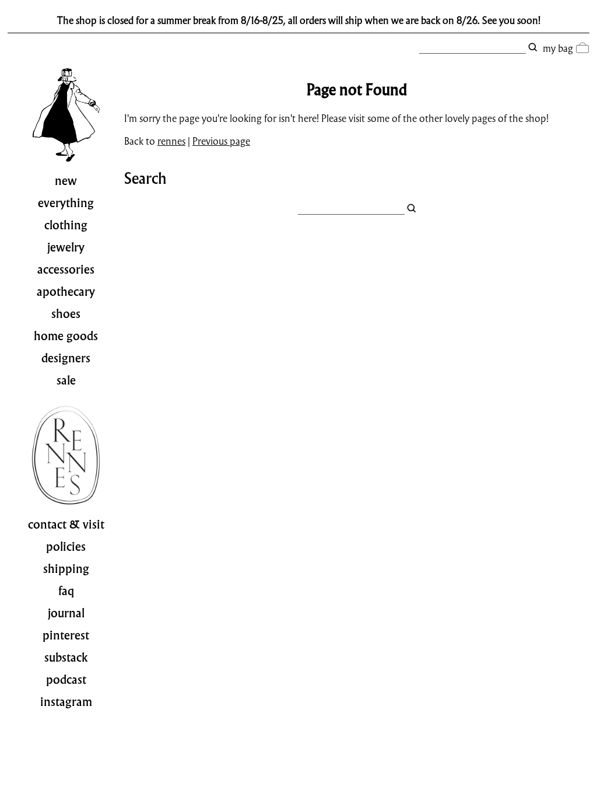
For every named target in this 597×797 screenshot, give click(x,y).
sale (66, 380)
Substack (66, 657)
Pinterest (66, 635)
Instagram (66, 702)
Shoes (65, 314)
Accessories (65, 269)
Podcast (66, 680)
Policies (66, 547)
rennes (171, 141)
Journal (66, 613)
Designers (65, 358)
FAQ (66, 591)
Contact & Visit (66, 524)
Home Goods (66, 336)
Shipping (66, 569)
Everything (66, 203)
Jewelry (66, 247)
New (66, 181)
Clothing (65, 225)
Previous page (221, 141)
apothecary (66, 292)
